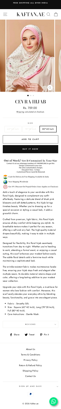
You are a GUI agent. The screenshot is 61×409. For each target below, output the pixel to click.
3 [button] (33, 96)
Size (30, 123)
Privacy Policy (30, 360)
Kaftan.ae (30, 14)
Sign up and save (30, 386)
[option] (30, 3)
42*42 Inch (13, 129)
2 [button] (31, 96)
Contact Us (30, 376)
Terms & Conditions (30, 354)
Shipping (20, 112)
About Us (30, 349)
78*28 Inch (30, 129)
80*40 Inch (48, 129)
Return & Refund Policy (30, 365)
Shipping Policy (30, 370)
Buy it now (31, 149)
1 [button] (28, 96)
